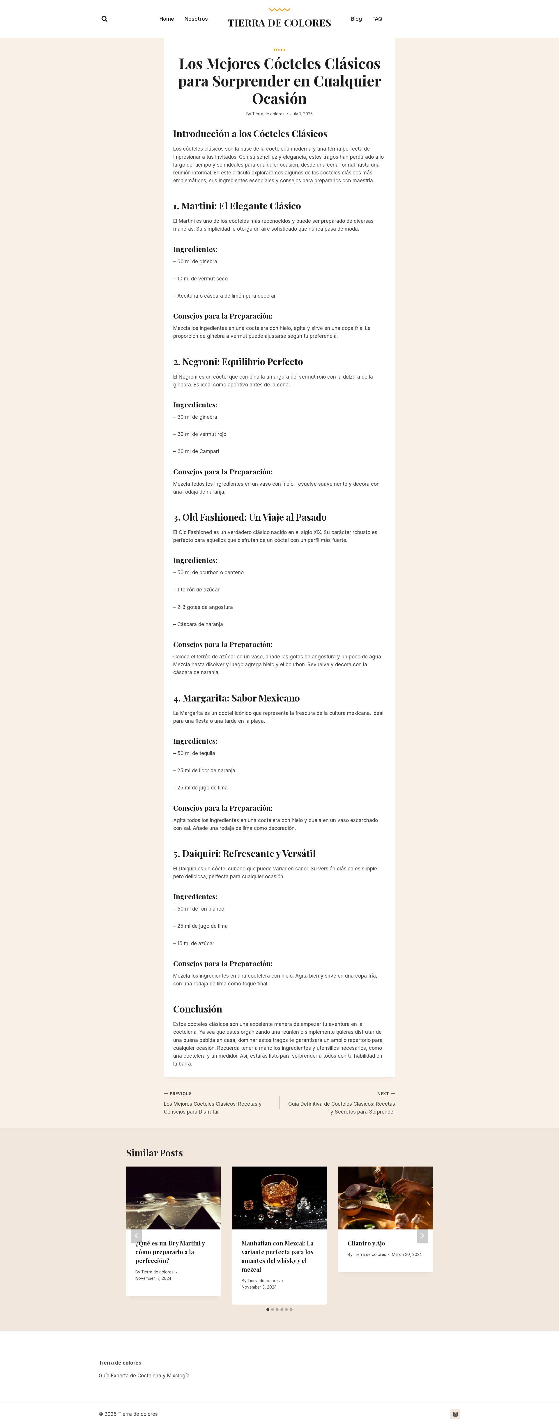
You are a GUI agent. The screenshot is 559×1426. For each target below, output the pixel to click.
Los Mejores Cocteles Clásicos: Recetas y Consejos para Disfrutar (213, 1103)
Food (279, 50)
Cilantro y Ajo (366, 1243)
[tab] (267, 1309)
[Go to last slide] (136, 1235)
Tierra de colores (268, 114)
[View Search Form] (104, 19)
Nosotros (196, 19)
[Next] (422, 1235)
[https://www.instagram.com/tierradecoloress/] (455, 1414)
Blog (356, 19)
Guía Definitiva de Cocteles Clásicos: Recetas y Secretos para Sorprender (341, 1103)
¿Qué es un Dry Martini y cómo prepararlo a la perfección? (170, 1251)
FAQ (377, 19)
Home (167, 19)
